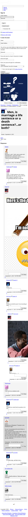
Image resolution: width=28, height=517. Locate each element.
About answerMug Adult (8, 514)
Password (3, 18)
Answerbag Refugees (7, 513)
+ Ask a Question (22, 103)
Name (2, 40)
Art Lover (8, 296)
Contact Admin (14, 510)
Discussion (3, 105)
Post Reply (24, 161)
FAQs (25, 509)
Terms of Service (19, 509)
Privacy (12, 509)
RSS (21, 510)
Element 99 (3, 109)
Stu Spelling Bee (8, 468)
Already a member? (5, 73)
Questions (9, 105)
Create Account (5, 26)
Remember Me (6, 28)
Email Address (4, 15)
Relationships (15, 105)
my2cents (7, 417)
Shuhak (6, 146)
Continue (3, 71)
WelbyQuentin (8, 486)
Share (2, 137)
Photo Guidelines (6, 510)
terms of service (18, 69)
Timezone (3, 65)
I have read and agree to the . (12, 69)
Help (4, 10)
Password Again (4, 58)
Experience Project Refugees (19, 513)
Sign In (3, 23)
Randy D (7, 186)
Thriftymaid (9, 166)
